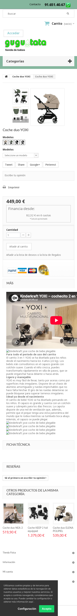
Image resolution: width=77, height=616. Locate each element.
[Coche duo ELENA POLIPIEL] (63, 513)
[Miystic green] (11, 142)
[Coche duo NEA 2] (13, 513)
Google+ (35, 164)
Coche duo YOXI (21, 76)
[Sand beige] (5, 142)
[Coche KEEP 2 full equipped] (38, 513)
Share (21, 164)
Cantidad (12, 229)
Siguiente (21, 121)
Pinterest (50, 164)
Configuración (27, 608)
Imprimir (14, 187)
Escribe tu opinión (15, 175)
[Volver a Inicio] (6, 76)
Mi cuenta (8, 572)
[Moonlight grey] (22, 142)
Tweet (9, 164)
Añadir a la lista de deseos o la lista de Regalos (33, 255)
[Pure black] (17, 142)
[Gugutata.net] (38, 40)
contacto (35, 4)
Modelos (8, 137)
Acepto (46, 608)
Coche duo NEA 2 (13, 528)
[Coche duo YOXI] (47, 109)
